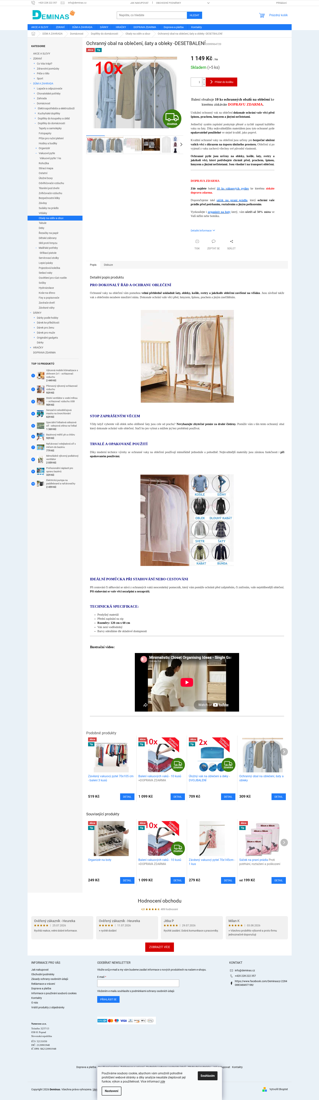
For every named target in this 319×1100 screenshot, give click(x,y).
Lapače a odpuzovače (49, 88)
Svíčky (42, 282)
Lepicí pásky (46, 262)
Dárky (40, 342)
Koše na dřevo (47, 292)
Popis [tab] (93, 264)
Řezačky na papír (48, 232)
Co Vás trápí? (44, 63)
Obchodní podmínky (168, 2)
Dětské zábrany (48, 238)
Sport (40, 78)
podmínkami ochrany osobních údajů (153, 991)
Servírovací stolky (49, 257)
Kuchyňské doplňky (49, 113)
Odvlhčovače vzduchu (51, 183)
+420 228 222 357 (245, 975)
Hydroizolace (46, 287)
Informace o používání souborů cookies (54, 993)
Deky (41, 227)
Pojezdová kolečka (49, 267)
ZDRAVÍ (37, 58)
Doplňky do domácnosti (51, 123)
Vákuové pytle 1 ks (50, 158)
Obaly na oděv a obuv (51, 218)
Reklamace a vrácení (43, 983)
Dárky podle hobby (47, 317)
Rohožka (44, 163)
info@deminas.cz (245, 970)
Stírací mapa (46, 168)
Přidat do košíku (224, 82)
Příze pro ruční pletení (51, 138)
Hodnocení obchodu (159, 901)
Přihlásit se (108, 999)
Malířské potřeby (48, 247)
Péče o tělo (43, 73)
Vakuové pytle (47, 153)
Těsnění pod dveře (49, 188)
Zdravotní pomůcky (48, 68)
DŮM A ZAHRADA (43, 83)
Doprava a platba (41, 988)
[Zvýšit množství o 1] (204, 80)
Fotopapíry (45, 133)
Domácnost (43, 103)
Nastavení (111, 1091)
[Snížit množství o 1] (204, 84)
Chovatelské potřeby (49, 93)
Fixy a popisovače (49, 297)
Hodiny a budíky (48, 143)
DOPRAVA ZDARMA (44, 352)
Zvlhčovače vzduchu (50, 193)
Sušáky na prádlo (49, 208)
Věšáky (43, 213)
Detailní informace (201, 230)
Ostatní (43, 173)
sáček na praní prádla (232, 200)
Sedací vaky (45, 272)
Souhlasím (208, 1076)
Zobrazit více (159, 947)
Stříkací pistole (48, 252)
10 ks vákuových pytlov (233, 188)
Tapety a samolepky (50, 128)
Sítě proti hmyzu (48, 243)
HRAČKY (38, 347)
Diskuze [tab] (108, 264)
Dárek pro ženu (45, 327)
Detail (127, 880)
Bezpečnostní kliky (49, 198)
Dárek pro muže (46, 332)
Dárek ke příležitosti (48, 322)
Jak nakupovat (139, 2)
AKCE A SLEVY (41, 53)
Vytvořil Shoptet (278, 1089)
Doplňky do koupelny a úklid (54, 118)
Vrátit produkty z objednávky (47, 1007)
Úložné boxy (46, 178)
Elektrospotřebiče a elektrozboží (56, 108)
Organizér (44, 148)
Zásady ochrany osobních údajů (49, 978)
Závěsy (43, 203)
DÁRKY (37, 312)
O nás (34, 1002)
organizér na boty (219, 211)
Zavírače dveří (47, 302)
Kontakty (36, 997)
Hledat (194, 15)
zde (162, 1081)
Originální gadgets (47, 337)
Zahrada (42, 98)
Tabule (42, 222)
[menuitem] (40, 27)
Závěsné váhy (47, 307)
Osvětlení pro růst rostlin (53, 277)
